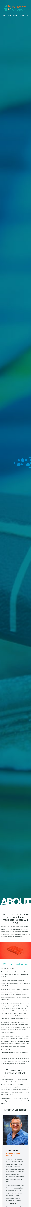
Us (28, 15)
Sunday (15, 15)
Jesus (9, 15)
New (3, 15)
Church (22, 15)
